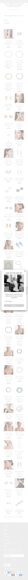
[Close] (25, 270)
